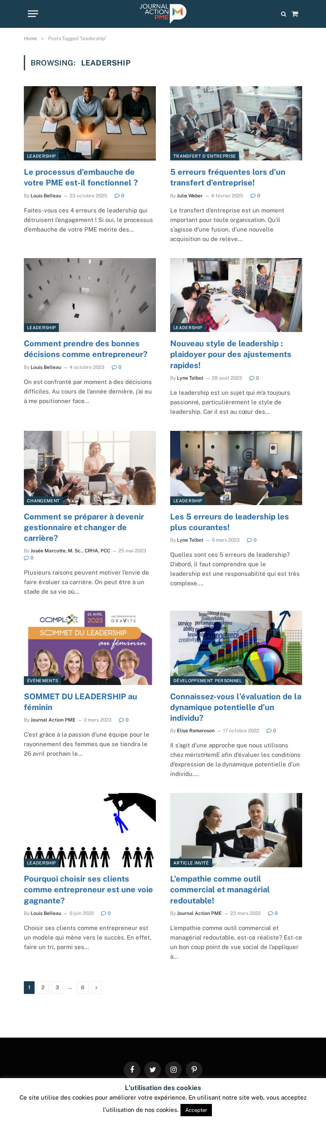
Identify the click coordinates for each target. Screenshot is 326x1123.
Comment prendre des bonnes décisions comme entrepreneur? (85, 349)
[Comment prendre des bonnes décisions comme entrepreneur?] (90, 295)
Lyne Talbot (190, 378)
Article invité (191, 863)
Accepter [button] (196, 1110)
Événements (42, 680)
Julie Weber (190, 196)
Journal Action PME (53, 720)
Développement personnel (207, 680)
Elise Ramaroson (196, 730)
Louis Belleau (46, 196)
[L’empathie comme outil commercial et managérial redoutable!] (236, 830)
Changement (43, 500)
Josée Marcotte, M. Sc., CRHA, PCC (70, 551)
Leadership (41, 156)
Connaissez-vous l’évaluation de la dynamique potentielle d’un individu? (235, 707)
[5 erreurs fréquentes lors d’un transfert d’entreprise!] (236, 123)
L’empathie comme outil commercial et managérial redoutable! (220, 889)
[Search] (283, 14)
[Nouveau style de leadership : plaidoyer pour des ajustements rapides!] (236, 295)
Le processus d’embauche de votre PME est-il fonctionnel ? (81, 177)
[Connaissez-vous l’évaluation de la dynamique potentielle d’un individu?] (236, 648)
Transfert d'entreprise (204, 156)
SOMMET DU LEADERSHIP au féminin (80, 702)
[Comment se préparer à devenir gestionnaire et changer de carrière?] (90, 468)
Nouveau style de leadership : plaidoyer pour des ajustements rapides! (230, 354)
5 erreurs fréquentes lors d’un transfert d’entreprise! (227, 177)
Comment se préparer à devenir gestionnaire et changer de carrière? (84, 527)
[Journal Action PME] (163, 14)
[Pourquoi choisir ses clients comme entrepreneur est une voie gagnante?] (90, 830)
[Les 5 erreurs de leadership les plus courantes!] (236, 468)
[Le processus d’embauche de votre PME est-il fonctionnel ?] (90, 123)
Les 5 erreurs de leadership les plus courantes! (229, 522)
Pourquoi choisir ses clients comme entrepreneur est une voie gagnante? (88, 889)
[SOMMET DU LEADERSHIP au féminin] (90, 648)
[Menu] (33, 14)
